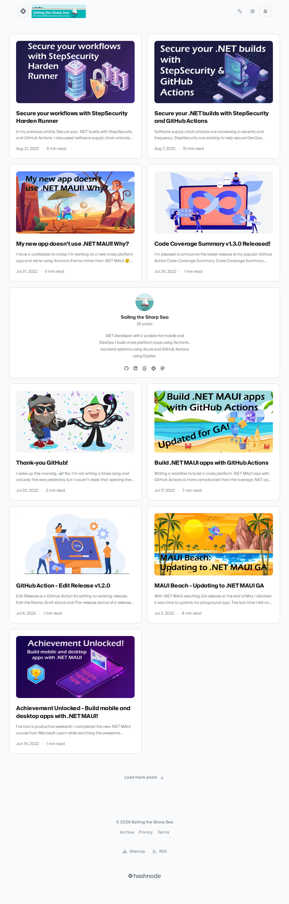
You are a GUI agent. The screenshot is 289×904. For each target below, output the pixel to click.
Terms (163, 832)
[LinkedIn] (135, 368)
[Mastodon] (162, 368)
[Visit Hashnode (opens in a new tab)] (144, 875)
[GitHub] (126, 368)
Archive (127, 832)
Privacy (146, 832)
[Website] (144, 368)
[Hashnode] (153, 368)
